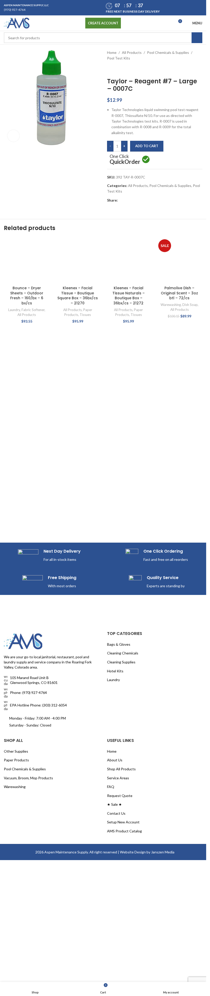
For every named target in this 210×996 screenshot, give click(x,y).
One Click (125, 160)
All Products (132, 52)
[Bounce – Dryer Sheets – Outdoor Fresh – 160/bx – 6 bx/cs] (27, 260)
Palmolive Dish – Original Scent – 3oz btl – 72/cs (179, 293)
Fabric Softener (33, 310)
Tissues (85, 315)
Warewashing (171, 305)
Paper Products (16, 760)
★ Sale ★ (114, 804)
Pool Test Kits (118, 58)
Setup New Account (123, 822)
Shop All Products (121, 769)
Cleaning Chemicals (122, 653)
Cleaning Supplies (121, 662)
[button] (204, 282)
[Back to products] (116, 69)
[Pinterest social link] (133, 200)
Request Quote (119, 795)
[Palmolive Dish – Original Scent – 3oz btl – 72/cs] (179, 260)
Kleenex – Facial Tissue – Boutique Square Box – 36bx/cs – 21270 (77, 295)
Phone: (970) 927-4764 (28, 692)
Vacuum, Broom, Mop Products (28, 778)
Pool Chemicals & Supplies (168, 52)
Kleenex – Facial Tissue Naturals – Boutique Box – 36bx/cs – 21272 (128, 295)
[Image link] (23, 641)
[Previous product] (110, 69)
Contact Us (116, 813)
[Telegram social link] (145, 200)
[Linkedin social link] (139, 200)
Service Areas (118, 778)
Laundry (14, 310)
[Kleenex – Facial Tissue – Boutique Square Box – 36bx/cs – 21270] (78, 260)
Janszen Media (162, 852)
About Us (114, 760)
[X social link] (127, 200)
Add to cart (146, 146)
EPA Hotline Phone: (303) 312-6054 (38, 705)
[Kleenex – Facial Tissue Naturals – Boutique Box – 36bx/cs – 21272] (129, 260)
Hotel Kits (115, 671)
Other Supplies (16, 751)
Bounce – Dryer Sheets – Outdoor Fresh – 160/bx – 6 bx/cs (26, 295)
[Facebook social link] (121, 200)
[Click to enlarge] (13, 136)
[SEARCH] (197, 37)
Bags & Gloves (118, 644)
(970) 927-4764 (14, 10)
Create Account (103, 23)
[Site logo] (16, 23)
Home (112, 52)
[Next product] (122, 69)
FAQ (110, 786)
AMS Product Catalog (124, 831)
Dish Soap (190, 305)
